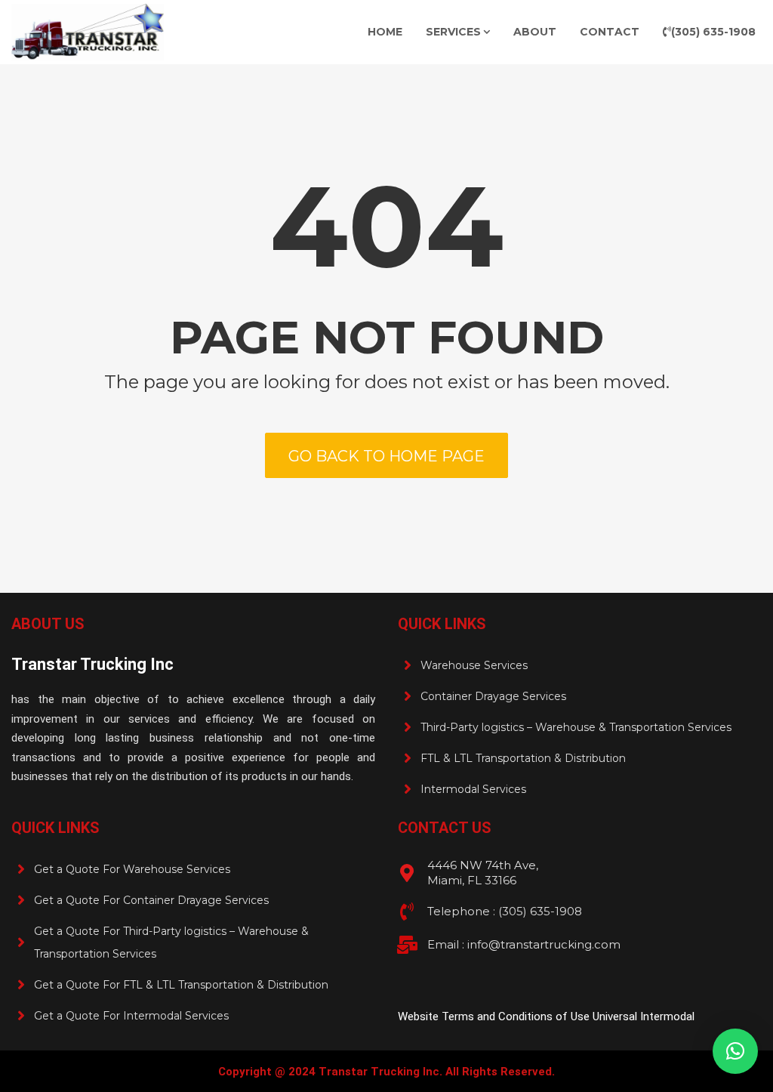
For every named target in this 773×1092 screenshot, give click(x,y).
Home (385, 32)
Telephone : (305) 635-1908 (504, 911)
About (534, 32)
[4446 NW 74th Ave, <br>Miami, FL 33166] (407, 873)
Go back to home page (386, 456)
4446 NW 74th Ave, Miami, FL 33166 (482, 872)
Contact (609, 32)
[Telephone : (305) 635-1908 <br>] (407, 911)
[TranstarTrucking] (87, 32)
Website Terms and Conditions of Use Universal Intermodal (546, 1016)
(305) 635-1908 (713, 32)
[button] (735, 1051)
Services (453, 32)
